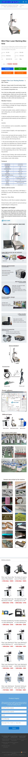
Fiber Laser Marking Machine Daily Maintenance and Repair (20, 666)
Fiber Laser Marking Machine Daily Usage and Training (8, 666)
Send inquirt (8, 72)
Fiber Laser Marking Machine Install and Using (8, 687)
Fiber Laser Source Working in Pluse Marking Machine (7, 578)
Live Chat (21, 72)
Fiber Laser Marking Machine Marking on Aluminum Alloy (8, 644)
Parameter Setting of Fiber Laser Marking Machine (20, 687)
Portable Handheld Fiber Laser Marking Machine (20, 622)
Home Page (15, 5)
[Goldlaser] (10, 1)
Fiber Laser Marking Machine (10, 6)
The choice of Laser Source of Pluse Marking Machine (20, 578)
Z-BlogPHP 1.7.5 (21, 754)
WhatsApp (7, 68)
